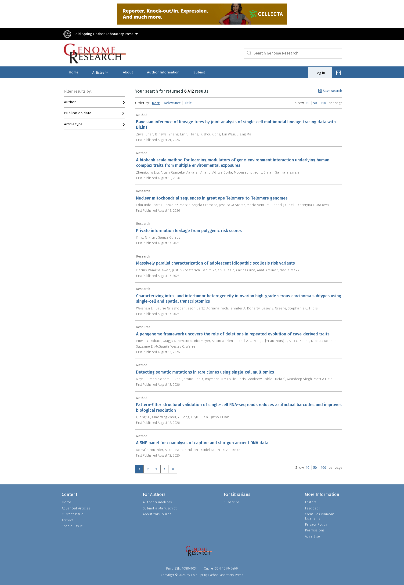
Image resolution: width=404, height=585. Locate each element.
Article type (73, 124)
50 (315, 103)
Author (70, 102)
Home (73, 72)
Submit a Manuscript (160, 508)
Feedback (312, 508)
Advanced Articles (76, 508)
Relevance (172, 103)
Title (188, 103)
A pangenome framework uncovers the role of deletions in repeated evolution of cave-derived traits (232, 334)
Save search (332, 91)
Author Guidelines (157, 502)
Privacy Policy (316, 524)
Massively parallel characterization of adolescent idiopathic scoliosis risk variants (215, 263)
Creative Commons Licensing (320, 516)
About (128, 72)
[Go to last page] (173, 469)
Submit (199, 72)
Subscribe (232, 502)
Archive (67, 520)
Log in (320, 73)
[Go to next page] (164, 469)
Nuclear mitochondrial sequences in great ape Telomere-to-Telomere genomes (212, 198)
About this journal (158, 514)
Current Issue (72, 514)
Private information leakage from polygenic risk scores (189, 230)
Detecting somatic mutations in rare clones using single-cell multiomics (205, 372)
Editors (311, 502)
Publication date (77, 113)
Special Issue (72, 526)
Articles (98, 72)
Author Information (163, 72)
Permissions (315, 530)
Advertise (312, 536)
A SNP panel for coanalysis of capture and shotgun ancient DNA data (202, 442)
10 (307, 103)
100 (323, 103)
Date (156, 103)
